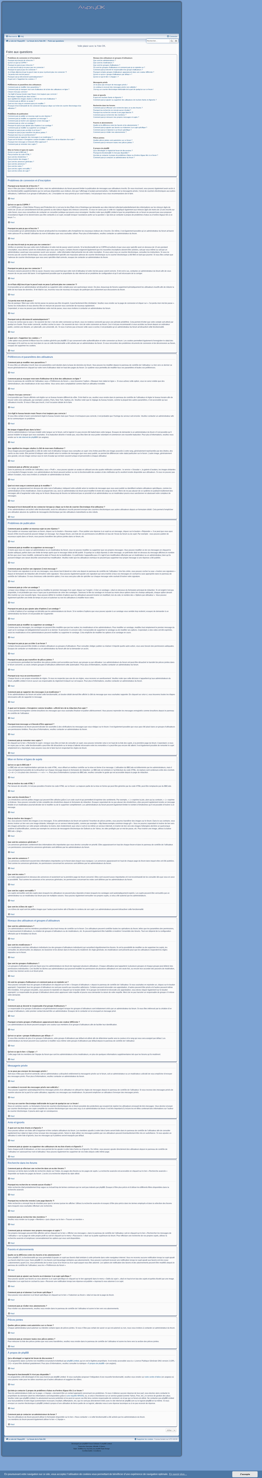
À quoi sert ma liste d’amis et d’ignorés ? (108, 97)
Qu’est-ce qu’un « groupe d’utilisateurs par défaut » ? (112, 74)
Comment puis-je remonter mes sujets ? (22, 144)
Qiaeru (102, 1446)
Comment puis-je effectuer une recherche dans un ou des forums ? (118, 108)
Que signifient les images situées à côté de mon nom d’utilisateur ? (32, 99)
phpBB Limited (73, 1361)
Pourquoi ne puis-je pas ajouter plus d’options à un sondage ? (30, 125)
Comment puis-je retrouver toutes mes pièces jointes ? (113, 142)
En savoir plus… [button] (178, 1474)
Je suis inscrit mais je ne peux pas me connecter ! (26, 67)
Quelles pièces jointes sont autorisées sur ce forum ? (112, 140)
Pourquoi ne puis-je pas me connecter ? (22, 70)
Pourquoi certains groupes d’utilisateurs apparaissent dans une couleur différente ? (123, 72)
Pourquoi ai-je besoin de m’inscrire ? (21, 60)
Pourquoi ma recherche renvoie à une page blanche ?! (113, 112)
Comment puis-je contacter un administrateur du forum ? (114, 157)
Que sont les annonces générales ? (21, 162)
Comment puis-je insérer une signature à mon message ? (29, 121)
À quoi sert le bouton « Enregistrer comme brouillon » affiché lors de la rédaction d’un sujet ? (41, 139)
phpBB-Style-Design (103, 1448)
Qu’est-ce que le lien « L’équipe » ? (106, 77)
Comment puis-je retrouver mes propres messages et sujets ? (116, 117)
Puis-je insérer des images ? (18, 159)
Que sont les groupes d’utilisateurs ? (106, 65)
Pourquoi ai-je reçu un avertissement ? (22, 135)
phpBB (84, 1443)
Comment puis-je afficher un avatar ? (21, 101)
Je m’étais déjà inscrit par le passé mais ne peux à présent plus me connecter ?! (37, 72)
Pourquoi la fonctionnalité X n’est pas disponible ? (111, 153)
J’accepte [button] (245, 1474)
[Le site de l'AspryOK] (92, 7)
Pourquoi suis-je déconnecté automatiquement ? (25, 77)
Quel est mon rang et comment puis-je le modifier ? (26, 103)
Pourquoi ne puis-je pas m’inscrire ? (21, 65)
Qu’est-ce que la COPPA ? (17, 63)
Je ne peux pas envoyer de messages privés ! (110, 85)
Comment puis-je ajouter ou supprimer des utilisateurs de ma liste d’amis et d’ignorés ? (125, 100)
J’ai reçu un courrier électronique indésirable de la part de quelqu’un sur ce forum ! (123, 89)
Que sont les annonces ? (17, 164)
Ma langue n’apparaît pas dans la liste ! (22, 96)
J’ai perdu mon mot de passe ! (19, 74)
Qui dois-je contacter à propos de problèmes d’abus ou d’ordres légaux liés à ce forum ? (125, 155)
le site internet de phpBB (27, 437)
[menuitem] (21, 36)
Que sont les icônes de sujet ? (19, 171)
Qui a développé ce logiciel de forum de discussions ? (113, 150)
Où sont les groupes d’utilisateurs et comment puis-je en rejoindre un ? (119, 67)
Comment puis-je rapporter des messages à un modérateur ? (30, 137)
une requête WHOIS (75, 1396)
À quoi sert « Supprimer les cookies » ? (22, 79)
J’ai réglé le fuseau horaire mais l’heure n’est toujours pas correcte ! (32, 94)
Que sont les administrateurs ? (104, 60)
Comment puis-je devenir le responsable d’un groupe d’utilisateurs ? (118, 70)
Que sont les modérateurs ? (103, 63)
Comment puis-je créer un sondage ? (21, 123)
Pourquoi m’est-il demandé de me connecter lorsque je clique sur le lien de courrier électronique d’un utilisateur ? (44, 107)
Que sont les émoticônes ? (17, 157)
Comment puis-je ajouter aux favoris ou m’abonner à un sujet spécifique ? (120, 127)
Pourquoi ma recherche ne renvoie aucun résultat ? (112, 110)
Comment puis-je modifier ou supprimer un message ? (27, 118)
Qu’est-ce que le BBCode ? (18, 152)
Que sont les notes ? (15, 166)
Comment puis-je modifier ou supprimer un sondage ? (27, 128)
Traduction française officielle (88, 1446)
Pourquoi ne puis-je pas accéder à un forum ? (24, 130)
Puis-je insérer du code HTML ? (19, 154)
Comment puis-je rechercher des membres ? (109, 115)
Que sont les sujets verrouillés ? (19, 168)
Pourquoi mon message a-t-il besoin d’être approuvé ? (27, 142)
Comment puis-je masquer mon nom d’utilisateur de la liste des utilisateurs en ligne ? (38, 89)
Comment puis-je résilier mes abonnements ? (109, 132)
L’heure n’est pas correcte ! (18, 92)
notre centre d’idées (153, 1377)
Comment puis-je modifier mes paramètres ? (24, 87)
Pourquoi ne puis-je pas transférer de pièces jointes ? (27, 132)
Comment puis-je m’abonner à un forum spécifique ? (112, 130)
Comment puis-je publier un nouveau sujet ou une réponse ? (30, 116)
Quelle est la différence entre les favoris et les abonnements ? (116, 125)
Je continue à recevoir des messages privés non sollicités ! (115, 87)
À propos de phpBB (96, 1363)
